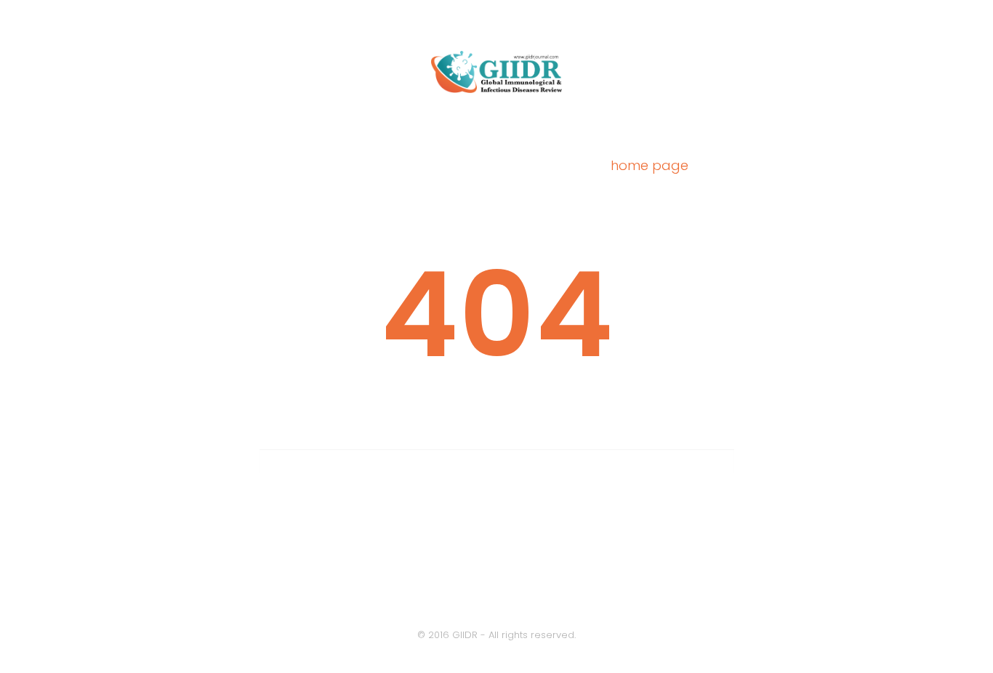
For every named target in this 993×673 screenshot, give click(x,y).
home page (649, 165)
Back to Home (496, 566)
